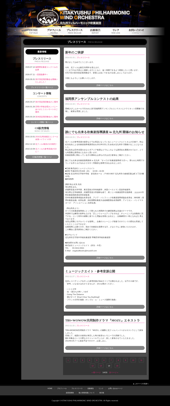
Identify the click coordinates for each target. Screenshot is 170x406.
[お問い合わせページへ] (136, 34)
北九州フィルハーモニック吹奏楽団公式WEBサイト (53, 7)
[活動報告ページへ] (95, 34)
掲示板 (101, 393)
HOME (50, 388)
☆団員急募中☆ (41, 74)
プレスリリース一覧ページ (42, 87)
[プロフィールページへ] (54, 34)
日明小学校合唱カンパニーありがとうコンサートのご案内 (46, 109)
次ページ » (113, 372)
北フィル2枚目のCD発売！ (46, 144)
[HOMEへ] (33, 34)
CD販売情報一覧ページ (42, 157)
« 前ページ (96, 372)
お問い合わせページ (115, 388)
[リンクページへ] (116, 34)
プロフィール (62, 388)
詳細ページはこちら (105, 85)
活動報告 (90, 388)
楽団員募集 (70, 393)
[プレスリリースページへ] (74, 34)
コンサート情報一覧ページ (42, 122)
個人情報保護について (87, 393)
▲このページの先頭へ (141, 383)
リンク (101, 388)
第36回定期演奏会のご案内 (46, 117)
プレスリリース (83, 57)
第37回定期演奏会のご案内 (46, 102)
